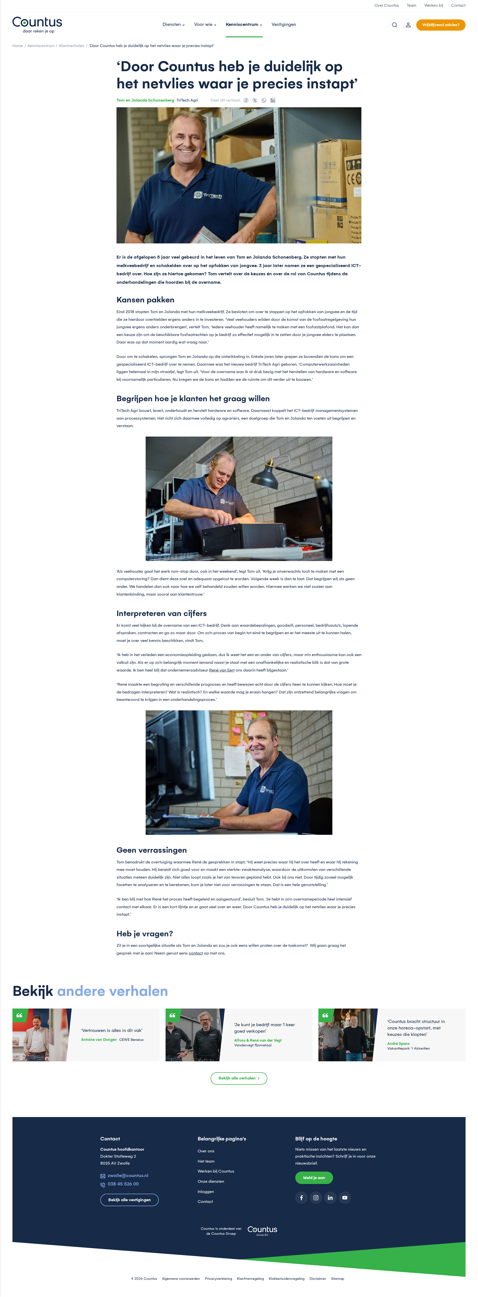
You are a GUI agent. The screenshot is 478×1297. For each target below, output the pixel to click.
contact (196, 953)
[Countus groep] (262, 1234)
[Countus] (37, 24)
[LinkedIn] (273, 100)
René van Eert (222, 670)
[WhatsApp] (264, 100)
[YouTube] (345, 1197)
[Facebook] (246, 100)
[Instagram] (316, 1197)
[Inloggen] (408, 25)
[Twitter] (255, 100)
